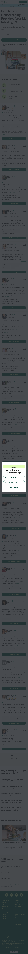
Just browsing (14, 487)
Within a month (14, 482)
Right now (14, 477)
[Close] (24, 464)
